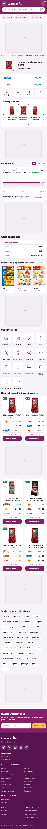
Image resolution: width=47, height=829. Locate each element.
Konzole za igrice (7, 791)
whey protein (8, 658)
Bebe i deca (29, 359)
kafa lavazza (7, 653)
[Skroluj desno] (42, 114)
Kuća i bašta (41, 359)
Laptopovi (27, 775)
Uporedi (18, 95)
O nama (4, 811)
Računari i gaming (40, 373)
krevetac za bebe (9, 648)
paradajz (24, 664)
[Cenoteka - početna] (23, 3)
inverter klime (22, 637)
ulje (26, 658)
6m (39, 163)
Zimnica (38, 17)
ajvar (19, 658)
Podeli (29, 95)
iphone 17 (21, 627)
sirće (34, 658)
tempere (16, 616)
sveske (26, 616)
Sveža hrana (6, 344)
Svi (42, 263)
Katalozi (9, 17)
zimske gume (8, 637)
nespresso (20, 653)
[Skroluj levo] (5, 114)
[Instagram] (21, 747)
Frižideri (27, 784)
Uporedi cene (11, 438)
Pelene (3, 768)
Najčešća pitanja (31, 811)
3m (34, 163)
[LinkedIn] (15, 747)
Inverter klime (29, 772)
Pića (40, 344)
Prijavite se (39, 726)
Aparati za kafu (29, 778)
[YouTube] (26, 747)
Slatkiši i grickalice (29, 345)
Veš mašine (5, 788)
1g (44, 163)
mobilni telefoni (9, 632)
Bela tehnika (18, 373)
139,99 (18, 551)
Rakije (3, 781)
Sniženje (7, 95)
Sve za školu (23, 17)
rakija (31, 653)
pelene (38, 648)
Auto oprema (18, 388)
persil (34, 664)
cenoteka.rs (5, 757)
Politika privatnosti (32, 817)
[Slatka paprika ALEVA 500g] (8, 65)
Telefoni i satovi (6, 388)
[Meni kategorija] (4, 3)
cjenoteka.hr (5, 760)
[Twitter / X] (9, 747)
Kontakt (4, 814)
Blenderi (27, 768)
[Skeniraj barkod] (42, 9)
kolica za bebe (25, 648)
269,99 (18, 421)
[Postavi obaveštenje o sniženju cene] (42, 170)
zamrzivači (36, 637)
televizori (6, 643)
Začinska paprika (17, 55)
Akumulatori (28, 788)
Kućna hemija (17, 359)
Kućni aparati (6, 373)
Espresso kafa (6, 778)
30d (28, 163)
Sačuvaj (40, 95)
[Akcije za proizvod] (14, 60)
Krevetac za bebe (7, 775)
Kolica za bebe (6, 772)
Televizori (27, 791)
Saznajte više (37, 197)
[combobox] (22, 9)
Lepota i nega (6, 359)
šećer (5, 664)
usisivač (30, 643)
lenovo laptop (8, 627)
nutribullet (19, 643)
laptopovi (26, 622)
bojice (36, 616)
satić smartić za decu (11, 622)
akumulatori (34, 632)
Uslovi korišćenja (31, 814)
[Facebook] (3, 747)
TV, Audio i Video (29, 373)
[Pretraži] (5, 9)
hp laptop (38, 622)
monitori (22, 632)
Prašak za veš (6, 784)
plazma (5, 669)
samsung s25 (34, 627)
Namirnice (17, 344)
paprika (14, 664)
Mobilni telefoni (29, 781)
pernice (6, 616)
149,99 (18, 560)
